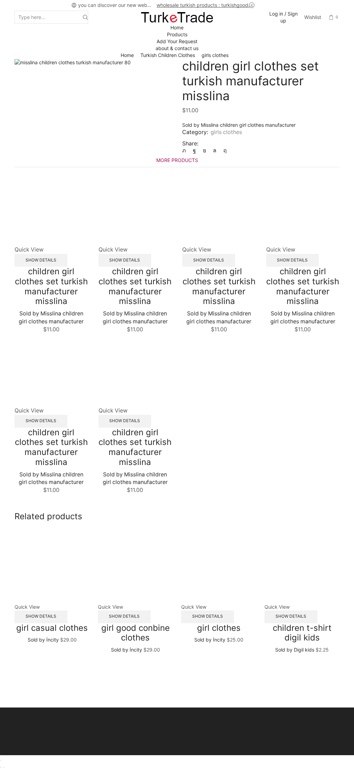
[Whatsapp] (182, 730)
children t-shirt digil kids (302, 633)
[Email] (193, 730)
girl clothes (219, 628)
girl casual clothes (52, 628)
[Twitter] (185, 150)
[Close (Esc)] (0, 760)
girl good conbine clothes (135, 633)
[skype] (223, 150)
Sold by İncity (43, 640)
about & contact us (177, 48)
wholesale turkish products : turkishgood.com (206, 5)
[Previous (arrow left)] (0, 767)
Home (177, 27)
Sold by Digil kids (294, 650)
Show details (41, 260)
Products (177, 34)
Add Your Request (177, 41)
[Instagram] (170, 730)
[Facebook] (194, 150)
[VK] (204, 150)
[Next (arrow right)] (3, 767)
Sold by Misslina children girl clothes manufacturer (239, 125)
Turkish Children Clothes (167, 55)
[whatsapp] (214, 150)
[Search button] (85, 17)
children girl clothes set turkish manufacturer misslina (51, 286)
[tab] (177, 160)
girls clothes (215, 55)
